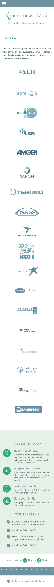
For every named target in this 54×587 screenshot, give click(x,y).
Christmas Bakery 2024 (23, 545)
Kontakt (38, 15)
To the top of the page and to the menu (29, 581)
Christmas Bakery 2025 (23, 530)
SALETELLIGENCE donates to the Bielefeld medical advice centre (28, 523)
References (27, 23)
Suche (45, 15)
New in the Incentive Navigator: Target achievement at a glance (28, 538)
